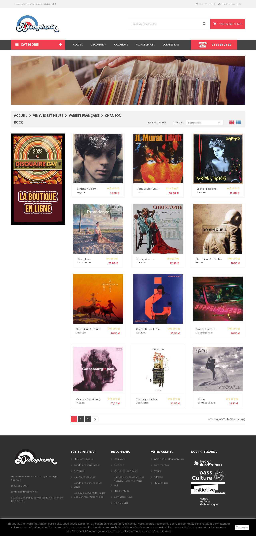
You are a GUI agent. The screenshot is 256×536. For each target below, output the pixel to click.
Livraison (119, 464)
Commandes (161, 464)
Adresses (158, 476)
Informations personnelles (168, 458)
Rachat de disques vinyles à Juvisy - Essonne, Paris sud (129, 480)
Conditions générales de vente (88, 484)
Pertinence (204, 123)
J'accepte (242, 527)
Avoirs (157, 470)
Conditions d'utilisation (87, 464)
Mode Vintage (121, 490)
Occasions (119, 458)
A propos (79, 470)
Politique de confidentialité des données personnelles (89, 494)
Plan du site (121, 502)
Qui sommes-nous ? (126, 470)
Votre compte (162, 452)
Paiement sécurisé (84, 476)
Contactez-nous (123, 496)
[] (95, 419)
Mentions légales (83, 458)
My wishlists (161, 482)
